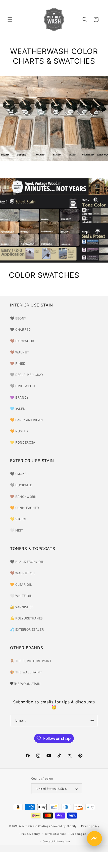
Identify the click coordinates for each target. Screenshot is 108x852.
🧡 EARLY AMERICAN (26, 420)
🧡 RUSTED (19, 431)
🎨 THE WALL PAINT (26, 672)
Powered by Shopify (64, 826)
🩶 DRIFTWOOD (22, 386)
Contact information (56, 841)
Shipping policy (81, 834)
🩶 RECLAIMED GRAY (26, 374)
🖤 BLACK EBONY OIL (27, 562)
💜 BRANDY (19, 397)
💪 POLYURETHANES (26, 618)
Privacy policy (30, 834)
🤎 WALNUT (19, 352)
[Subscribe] (92, 720)
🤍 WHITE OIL (21, 595)
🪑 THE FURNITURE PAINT (30, 661)
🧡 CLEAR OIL (21, 584)
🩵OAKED (18, 408)
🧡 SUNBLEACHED (24, 508)
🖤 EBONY (18, 318)
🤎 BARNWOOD (22, 341)
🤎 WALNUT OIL (22, 573)
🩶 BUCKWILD (21, 485)
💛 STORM (18, 519)
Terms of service (55, 834)
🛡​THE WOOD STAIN (25, 683)
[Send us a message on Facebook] (94, 838)
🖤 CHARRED (20, 329)
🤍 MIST (16, 530)
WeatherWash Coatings (34, 826)
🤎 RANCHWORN (23, 496)
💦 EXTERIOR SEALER (27, 629)
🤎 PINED (17, 363)
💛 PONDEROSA (22, 442)
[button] (10, 19)
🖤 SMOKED (19, 474)
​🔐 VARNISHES (21, 607)
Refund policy (90, 826)
